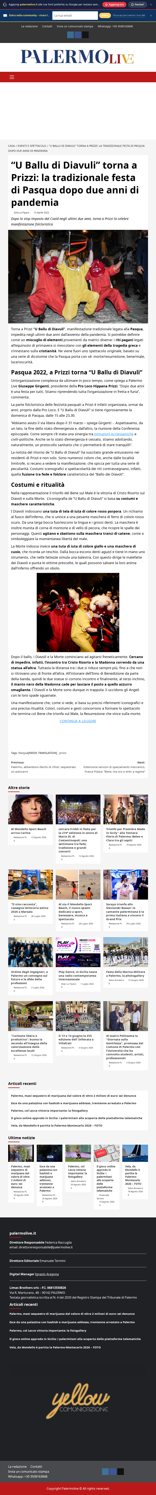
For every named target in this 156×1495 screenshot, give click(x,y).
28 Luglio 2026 (86, 923)
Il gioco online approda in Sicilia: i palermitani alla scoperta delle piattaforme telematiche (76, 1118)
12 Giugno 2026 (136, 980)
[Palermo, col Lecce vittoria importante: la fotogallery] (78, 1153)
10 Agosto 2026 (133, 844)
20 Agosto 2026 (21, 1195)
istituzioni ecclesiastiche (113, 434)
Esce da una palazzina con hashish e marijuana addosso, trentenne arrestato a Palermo (73, 1103)
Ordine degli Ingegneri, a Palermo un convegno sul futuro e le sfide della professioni (29, 977)
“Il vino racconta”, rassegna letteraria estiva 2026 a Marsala (29, 907)
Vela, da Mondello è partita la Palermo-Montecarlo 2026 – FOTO (56, 1125)
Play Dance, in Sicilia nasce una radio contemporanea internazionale (78, 975)
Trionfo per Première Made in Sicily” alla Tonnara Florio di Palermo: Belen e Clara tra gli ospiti (125, 834)
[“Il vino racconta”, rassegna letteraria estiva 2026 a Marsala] (30, 885)
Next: (114, 766)
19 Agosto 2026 (106, 1201)
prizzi (62, 753)
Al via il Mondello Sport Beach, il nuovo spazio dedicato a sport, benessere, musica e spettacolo (75, 911)
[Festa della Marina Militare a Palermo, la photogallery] (125, 952)
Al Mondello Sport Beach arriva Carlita (28, 831)
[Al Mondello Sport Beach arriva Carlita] (30, 810)
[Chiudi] (151, 4)
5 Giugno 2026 (133, 1062)
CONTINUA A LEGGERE (78, 721)
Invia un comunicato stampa (75, 26)
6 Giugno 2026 (86, 1047)
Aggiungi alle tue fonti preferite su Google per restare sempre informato (61, 4)
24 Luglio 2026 (133, 923)
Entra (105, 15)
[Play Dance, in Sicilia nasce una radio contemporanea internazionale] (78, 952)
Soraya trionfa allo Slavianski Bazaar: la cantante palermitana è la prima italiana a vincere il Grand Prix (125, 911)
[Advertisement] (78, 111)
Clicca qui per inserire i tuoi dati (129, 15)
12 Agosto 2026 (38, 837)
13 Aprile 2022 (41, 212)
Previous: (43, 766)
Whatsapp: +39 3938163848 (115, 26)
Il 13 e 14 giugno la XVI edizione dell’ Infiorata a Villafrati (76, 1039)
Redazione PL (20, 837)
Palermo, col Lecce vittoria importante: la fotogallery (49, 1110)
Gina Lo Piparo (21, 212)
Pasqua (23, 753)
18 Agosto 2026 (135, 1191)
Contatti (47, 26)
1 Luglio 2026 (87, 983)
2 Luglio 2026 (37, 987)
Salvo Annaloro (116, 980)
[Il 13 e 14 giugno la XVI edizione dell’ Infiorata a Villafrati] (78, 1016)
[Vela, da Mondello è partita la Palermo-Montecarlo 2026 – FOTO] (135, 1153)
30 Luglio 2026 (38, 916)
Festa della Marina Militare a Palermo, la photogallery (125, 973)
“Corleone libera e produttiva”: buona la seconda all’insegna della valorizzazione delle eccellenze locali (29, 1043)
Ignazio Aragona (47, 1274)
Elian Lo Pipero (68, 983)
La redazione (29, 26)
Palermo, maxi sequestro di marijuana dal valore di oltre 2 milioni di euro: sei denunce (73, 1096)
